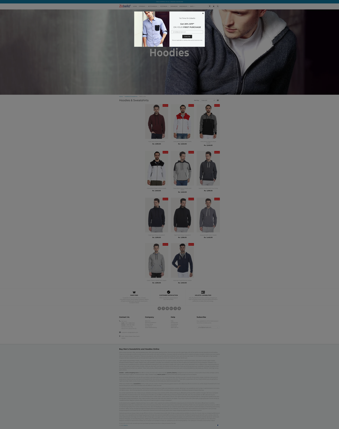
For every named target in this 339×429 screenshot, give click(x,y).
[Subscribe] (187, 36)
